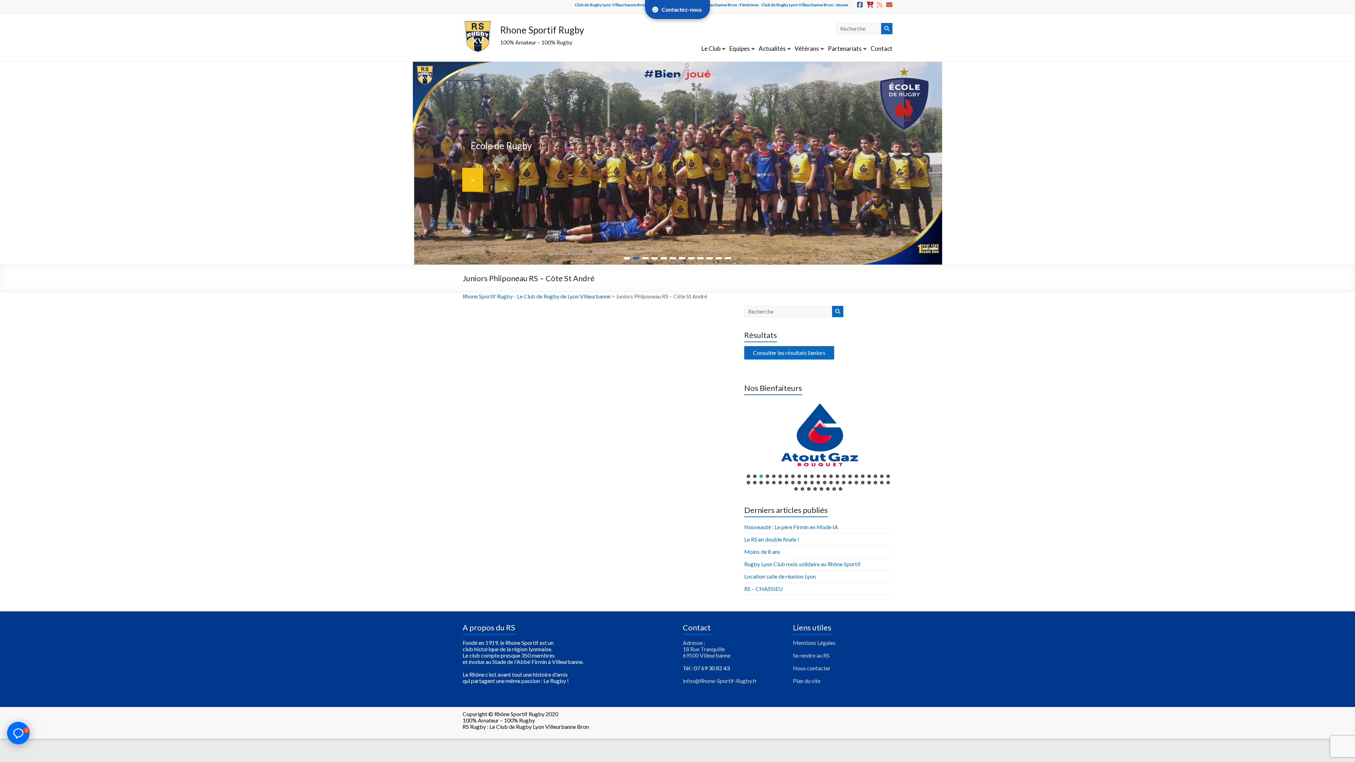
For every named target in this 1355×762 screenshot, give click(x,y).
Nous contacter (812, 668)
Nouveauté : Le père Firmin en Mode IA (791, 527)
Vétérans (807, 48)
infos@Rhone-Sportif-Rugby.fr (720, 680)
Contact (881, 48)
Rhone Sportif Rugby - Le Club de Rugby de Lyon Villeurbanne (536, 296)
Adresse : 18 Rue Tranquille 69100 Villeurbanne (706, 649)
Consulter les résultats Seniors (789, 352)
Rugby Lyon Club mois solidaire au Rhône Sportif (802, 564)
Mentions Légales (814, 642)
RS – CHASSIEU (763, 588)
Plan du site (806, 680)
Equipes (739, 48)
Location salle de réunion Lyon (780, 576)
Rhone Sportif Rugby (542, 30)
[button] (818, 434)
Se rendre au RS (811, 655)
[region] (818, 445)
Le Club (711, 48)
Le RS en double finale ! (771, 539)
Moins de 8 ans (762, 551)
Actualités (772, 48)
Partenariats (845, 48)
